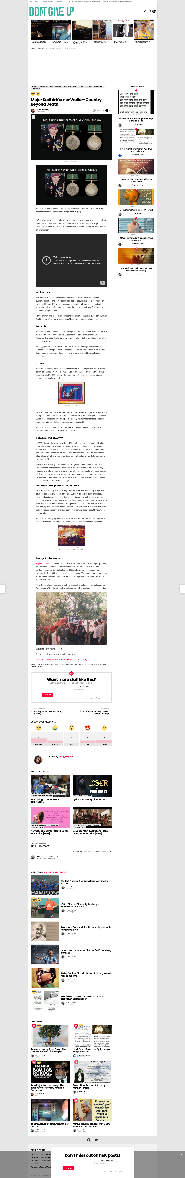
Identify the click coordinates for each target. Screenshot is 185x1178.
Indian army (69, 664)
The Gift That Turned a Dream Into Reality (101, 41)
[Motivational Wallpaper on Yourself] (136, 197)
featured (50, 664)
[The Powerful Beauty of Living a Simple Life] (144, 30)
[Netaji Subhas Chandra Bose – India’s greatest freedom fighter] (45, 977)
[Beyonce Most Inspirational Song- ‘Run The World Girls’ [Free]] (92, 818)
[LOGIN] (154, 11)
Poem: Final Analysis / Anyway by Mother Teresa (91, 1086)
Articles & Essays (39, 794)
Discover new (38, 664)
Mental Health (95, 2)
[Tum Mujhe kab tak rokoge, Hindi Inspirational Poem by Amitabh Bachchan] (50, 1072)
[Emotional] (81, 1026)
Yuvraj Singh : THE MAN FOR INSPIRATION (45, 801)
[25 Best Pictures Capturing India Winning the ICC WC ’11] (45, 885)
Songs (86, 2)
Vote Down (41, 863)
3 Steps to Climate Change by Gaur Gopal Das (136, 239)
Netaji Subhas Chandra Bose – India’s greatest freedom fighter (86, 974)
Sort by (98, 852)
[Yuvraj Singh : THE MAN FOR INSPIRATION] (50, 786)
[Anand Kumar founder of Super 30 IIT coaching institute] (45, 954)
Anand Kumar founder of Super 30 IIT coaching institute (86, 951)
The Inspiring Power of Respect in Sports (121, 41)
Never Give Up (37, 666)
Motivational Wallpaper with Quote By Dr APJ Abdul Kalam (92, 1125)
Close (182, 1154)
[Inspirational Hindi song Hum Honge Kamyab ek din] (136, 102)
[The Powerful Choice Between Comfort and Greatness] (82, 30)
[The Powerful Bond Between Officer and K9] (61, 30)
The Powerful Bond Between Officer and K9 (60, 41)
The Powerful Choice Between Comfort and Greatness (80, 42)
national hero (101, 664)
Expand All (78, 851)
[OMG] (39, 899)
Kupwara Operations (44, 563)
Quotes (50, 2)
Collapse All (89, 851)
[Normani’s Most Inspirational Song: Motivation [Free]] (50, 818)
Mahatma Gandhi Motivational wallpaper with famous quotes (86, 928)
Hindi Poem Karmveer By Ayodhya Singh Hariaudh (91, 1050)
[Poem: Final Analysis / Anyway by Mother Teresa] (92, 1072)
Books (80, 2)
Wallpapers (59, 2)
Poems (74, 2)
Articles (37, 2)
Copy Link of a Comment (58, 856)
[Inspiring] (33, 94)
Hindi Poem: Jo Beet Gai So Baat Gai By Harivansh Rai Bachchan (82, 998)
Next (153, 32)
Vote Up (38, 863)
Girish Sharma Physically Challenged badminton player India (80, 905)
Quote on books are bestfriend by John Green (136, 180)
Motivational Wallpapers (42, 796)
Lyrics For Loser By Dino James (89, 799)
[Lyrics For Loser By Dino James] (92, 786)
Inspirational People (125, 2)
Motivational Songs (82, 796)
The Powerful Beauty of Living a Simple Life (143, 41)
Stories (44, 2)
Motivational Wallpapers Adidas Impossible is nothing (136, 269)
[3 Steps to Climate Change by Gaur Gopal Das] (136, 225)
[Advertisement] (92, 69)
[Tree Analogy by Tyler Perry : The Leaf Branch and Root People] (50, 1036)
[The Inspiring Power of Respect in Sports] (123, 30)
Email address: (86, 687)
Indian (58, 664)
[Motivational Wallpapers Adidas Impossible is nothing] (136, 255)
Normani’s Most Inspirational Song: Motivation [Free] (49, 832)
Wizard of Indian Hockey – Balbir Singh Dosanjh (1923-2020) (61, 659)
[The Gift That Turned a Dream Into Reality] (102, 30)
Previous (32, 32)
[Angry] (38, 94)
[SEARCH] (149, 11)
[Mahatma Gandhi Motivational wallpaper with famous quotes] (45, 931)
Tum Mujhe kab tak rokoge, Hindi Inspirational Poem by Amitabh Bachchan (48, 1088)
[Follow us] (145, 11)
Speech (67, 2)
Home (31, 2)
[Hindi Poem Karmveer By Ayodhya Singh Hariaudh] (92, 1036)
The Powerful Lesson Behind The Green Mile (39, 41)
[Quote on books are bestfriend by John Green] (136, 166)
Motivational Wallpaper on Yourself (136, 210)
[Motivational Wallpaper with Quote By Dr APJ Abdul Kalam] (92, 1110)
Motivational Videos (110, 2)
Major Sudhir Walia (84, 664)
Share (33, 117)
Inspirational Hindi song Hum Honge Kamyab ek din (136, 119)
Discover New (37, 827)
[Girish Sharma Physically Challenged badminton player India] (45, 908)
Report (110, 863)
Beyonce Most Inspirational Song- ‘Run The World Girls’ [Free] (91, 832)
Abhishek (54, 825)
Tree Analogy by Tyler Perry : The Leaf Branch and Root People (48, 1050)
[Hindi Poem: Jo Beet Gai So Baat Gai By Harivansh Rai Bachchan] (45, 1001)
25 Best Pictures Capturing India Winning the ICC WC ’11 (85, 882)
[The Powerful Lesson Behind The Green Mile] (41, 30)
